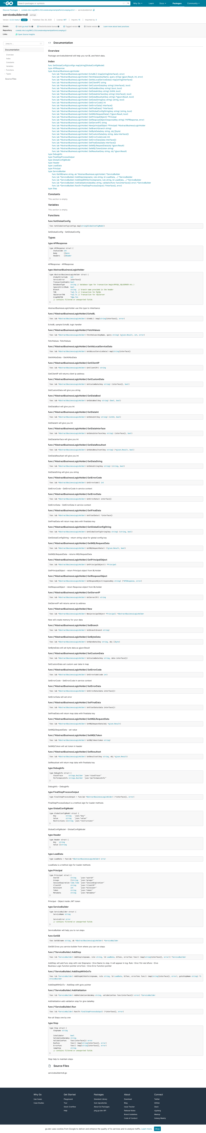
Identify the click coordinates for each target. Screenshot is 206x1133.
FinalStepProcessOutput (91, 1012)
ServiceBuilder (111, 941)
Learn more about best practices (116, 26)
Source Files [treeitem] (10, 79)
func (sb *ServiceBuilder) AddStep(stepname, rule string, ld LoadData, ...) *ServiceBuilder (92, 177)
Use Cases (38, 1099)
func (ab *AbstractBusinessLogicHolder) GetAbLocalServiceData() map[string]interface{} (92, 79)
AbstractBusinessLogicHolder (72, 319)
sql (72, 292)
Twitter (157, 1099)
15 (76, 20)
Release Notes (129, 1111)
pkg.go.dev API (100, 1111)
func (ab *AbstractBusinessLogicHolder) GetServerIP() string (79, 122)
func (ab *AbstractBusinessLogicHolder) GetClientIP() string (79, 82)
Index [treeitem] (8, 58)
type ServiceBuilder (57, 171)
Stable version (92, 26)
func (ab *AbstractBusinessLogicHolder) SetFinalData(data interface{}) (84, 142)
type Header (53, 162)
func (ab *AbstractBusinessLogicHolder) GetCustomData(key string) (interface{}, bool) (91, 85)
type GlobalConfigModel (59, 160)
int (65, 251)
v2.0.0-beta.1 (11, 20)
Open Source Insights (26, 34)
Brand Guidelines (130, 1114)
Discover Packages (10, 10)
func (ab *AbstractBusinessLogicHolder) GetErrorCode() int (79, 102)
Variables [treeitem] (9, 66)
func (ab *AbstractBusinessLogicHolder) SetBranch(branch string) (81, 128)
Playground (68, 1099)
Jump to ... (9, 44)
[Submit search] (128, 3)
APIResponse (129, 581)
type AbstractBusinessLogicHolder (63, 71)
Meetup (157, 1114)
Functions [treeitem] (10, 70)
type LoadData (55, 165)
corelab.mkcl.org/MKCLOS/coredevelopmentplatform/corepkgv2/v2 (48, 10)
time (72, 883)
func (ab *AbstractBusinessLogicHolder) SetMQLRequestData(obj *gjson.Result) (88, 145)
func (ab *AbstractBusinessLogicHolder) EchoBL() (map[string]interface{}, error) (88, 74)
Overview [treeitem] (10, 55)
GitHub (157, 1103)
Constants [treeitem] (10, 62)
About (127, 1094)
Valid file (24, 26)
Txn (76, 297)
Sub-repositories (100, 1103)
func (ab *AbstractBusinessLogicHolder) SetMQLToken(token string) (82, 148)
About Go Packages (101, 1107)
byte (68, 253)
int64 (112, 417)
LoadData (110, 957)
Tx (76, 292)
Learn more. (146, 1129)
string (84, 226)
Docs (162, 3)
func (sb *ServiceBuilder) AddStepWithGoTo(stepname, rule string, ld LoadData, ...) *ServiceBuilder (96, 180)
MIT (65, 20)
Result (129, 335)
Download (128, 1099)
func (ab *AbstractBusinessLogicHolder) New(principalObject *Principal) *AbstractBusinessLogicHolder (98, 125)
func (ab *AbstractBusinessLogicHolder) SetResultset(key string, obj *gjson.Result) (89, 151)
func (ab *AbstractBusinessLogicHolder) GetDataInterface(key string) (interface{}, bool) (91, 94)
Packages (177, 3)
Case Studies (39, 1103)
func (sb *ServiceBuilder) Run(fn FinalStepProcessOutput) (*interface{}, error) (87, 185)
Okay (157, 1129)
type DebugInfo (55, 154)
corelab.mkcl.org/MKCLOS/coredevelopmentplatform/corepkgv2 (41, 30)
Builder (79, 775)
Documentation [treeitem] (12, 50)
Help (65, 1111)
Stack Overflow (70, 1107)
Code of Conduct (130, 1118)
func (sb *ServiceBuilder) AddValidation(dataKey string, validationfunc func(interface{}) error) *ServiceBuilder (101, 183)
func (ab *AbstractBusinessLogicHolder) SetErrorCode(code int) (81, 137)
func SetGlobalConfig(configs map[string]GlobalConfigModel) (76, 65)
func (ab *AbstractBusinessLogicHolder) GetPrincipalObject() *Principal (84, 117)
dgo (72, 297)
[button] (17, 26)
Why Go (136, 3)
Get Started (70, 1094)
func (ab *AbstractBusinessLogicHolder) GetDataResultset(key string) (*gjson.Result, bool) (93, 97)
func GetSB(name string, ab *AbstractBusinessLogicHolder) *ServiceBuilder (86, 174)
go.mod (25, 26)
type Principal (54, 168)
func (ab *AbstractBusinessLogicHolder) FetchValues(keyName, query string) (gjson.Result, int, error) (97, 77)
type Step (52, 188)
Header (68, 256)
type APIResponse (56, 68)
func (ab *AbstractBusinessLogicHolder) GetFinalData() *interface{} (82, 108)
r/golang (157, 1111)
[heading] (10, 3)
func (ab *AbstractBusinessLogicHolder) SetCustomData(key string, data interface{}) (90, 134)
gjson (123, 335)
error (121, 319)
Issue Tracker (129, 1107)
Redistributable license (48, 26)
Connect (158, 1094)
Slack (156, 1107)
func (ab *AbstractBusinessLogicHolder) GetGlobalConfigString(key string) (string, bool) (92, 111)
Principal (112, 564)
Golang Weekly (160, 1118)
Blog (126, 1103)
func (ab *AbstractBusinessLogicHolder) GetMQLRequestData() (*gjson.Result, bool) (90, 114)
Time (77, 883)
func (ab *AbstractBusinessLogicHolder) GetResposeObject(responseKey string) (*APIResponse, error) (98, 120)
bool (72, 282)
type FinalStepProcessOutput (61, 157)
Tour (65, 1103)
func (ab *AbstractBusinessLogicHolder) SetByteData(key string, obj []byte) (86, 131)
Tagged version (71, 26)
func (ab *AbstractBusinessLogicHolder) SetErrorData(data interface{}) (84, 140)
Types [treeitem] (8, 74)
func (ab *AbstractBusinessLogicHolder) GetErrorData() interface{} (82, 105)
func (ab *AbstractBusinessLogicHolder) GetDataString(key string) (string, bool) (88, 100)
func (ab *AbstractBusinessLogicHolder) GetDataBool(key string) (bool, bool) (87, 88)
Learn (151, 3)
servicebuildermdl (85, 10)
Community (192, 3)
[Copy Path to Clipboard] (94, 10)
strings (72, 775)
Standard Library (100, 1099)
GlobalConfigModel (96, 226)
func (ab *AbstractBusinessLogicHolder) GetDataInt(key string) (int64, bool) (86, 91)
